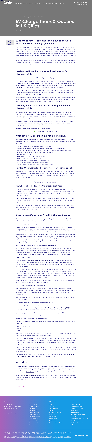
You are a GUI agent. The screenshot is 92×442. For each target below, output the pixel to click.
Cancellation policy (76, 404)
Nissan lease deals (34, 420)
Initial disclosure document (78, 414)
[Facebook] (4, 413)
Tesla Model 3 (30, 372)
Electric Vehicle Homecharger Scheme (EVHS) (40, 260)
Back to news (21, 386)
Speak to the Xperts (82, 4)
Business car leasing (34, 406)
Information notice (75, 412)
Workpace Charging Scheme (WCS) (58, 308)
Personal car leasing (34, 416)
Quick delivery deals (34, 414)
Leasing (51, 410)
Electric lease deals (34, 412)
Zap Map (54, 250)
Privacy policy (74, 416)
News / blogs (52, 414)
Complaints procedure (77, 408)
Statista (26, 375)
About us (51, 404)
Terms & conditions (75, 420)
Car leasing (32, 408)
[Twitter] (8, 413)
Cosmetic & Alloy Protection (56, 422)
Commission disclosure (76, 406)
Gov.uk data (36, 366)
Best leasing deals (33, 404)
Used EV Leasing (47, 3)
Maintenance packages (55, 412)
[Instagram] (11, 413)
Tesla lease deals (33, 422)
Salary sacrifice (52, 416)
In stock (31, 3)
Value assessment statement (78, 425)
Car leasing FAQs (33, 410)
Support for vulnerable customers (79, 418)
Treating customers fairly (77, 422)
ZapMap (33, 375)
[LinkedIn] (15, 413)
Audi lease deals (33, 418)
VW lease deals (33, 425)
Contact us (51, 406)
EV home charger (53, 418)
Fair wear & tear (75, 410)
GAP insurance (52, 420)
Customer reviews (53, 408)
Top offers (25, 3)
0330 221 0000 (8, 404)
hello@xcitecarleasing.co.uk (11, 408)
